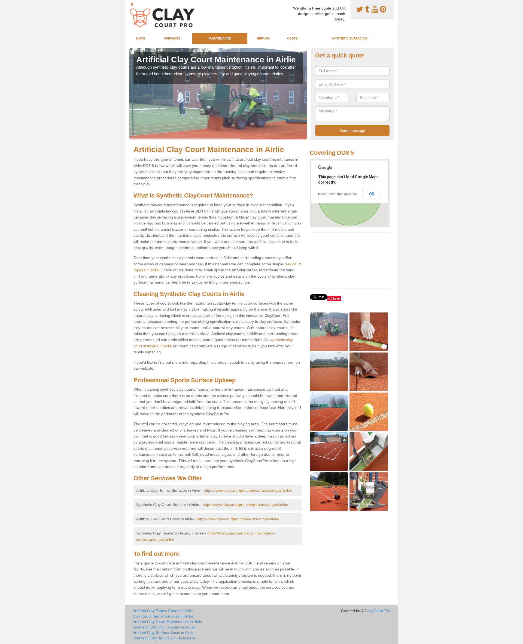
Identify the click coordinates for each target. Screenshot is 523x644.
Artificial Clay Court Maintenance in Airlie (167, 621)
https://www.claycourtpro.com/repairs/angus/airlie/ (245, 504)
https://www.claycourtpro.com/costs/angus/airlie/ (238, 519)
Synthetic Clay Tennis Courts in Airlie (164, 638)
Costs (292, 38)
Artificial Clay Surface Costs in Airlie (163, 632)
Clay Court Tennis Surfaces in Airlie (163, 616)
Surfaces (172, 38)
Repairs (263, 38)
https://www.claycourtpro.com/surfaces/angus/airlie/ (248, 490)
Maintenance (220, 38)
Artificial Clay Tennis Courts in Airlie (163, 611)
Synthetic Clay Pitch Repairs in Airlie (163, 627)
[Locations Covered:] (132, 5)
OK (371, 194)
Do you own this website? (338, 194)
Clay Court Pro (377, 611)
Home (140, 38)
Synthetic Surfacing (349, 38)
